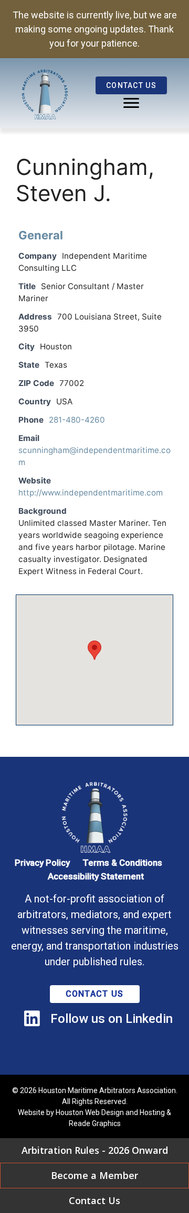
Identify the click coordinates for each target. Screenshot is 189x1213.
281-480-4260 (77, 420)
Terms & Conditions (122, 862)
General (40, 235)
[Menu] (131, 103)
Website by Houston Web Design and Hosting (91, 1112)
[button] (94, 650)
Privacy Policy (42, 862)
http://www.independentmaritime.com (90, 493)
